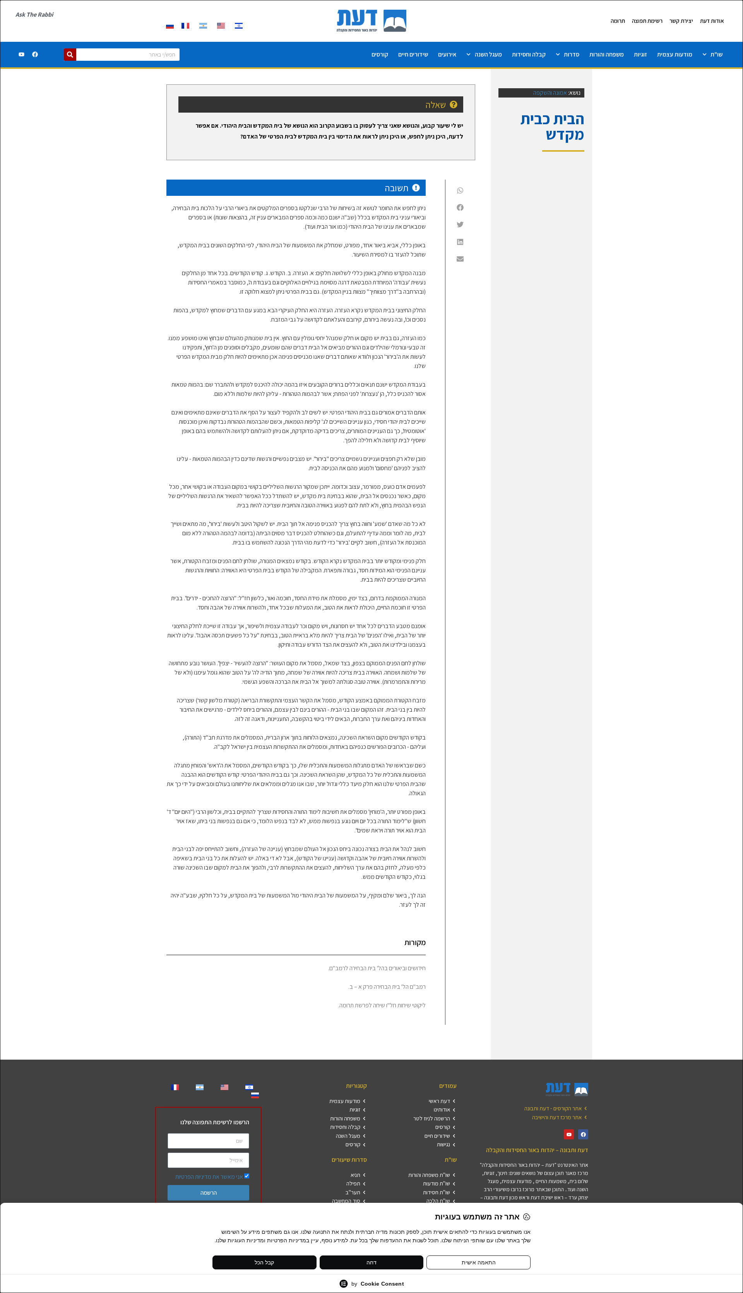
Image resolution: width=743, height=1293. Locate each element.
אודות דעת (712, 20)
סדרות (571, 54)
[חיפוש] (70, 54)
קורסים (380, 54)
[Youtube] (21, 54)
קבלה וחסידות (529, 54)
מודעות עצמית (674, 54)
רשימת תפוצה (647, 20)
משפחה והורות (606, 54)
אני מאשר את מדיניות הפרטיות (209, 1177)
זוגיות (640, 54)
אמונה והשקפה (550, 93)
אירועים (447, 54)
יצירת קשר (681, 20)
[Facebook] (35, 54)
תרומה (618, 20)
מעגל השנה (488, 54)
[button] (460, 190)
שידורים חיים (413, 54)
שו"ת (716, 54)
